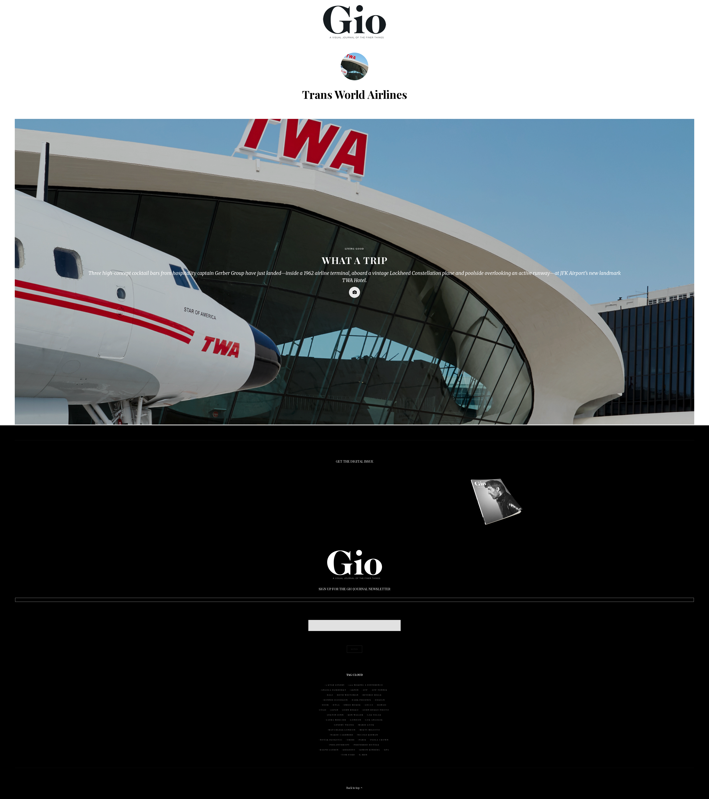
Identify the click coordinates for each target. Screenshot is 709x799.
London (355, 720)
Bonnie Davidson (336, 700)
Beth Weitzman (348, 695)
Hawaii (381, 705)
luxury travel (344, 724)
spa (386, 749)
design (380, 700)
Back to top (353, 788)
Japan (334, 710)
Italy (323, 710)
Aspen (354, 690)
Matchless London (342, 729)
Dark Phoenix (361, 700)
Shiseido (349, 749)
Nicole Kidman (367, 734)
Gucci (369, 705)
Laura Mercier (336, 720)
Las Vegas (374, 715)
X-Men (363, 754)
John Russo (350, 710)
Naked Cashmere (341, 734)
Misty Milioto (370, 729)
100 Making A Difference (366, 685)
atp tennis (379, 690)
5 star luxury (335, 685)
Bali (330, 695)
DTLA (336, 705)
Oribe (351, 739)
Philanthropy (340, 744)
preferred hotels (366, 744)
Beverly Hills (372, 695)
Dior (325, 705)
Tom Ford (348, 754)
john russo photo (376, 710)
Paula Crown (379, 739)
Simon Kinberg (369, 749)
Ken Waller (355, 715)
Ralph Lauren (329, 749)
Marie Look (366, 724)
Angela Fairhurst (333, 690)
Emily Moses (352, 705)
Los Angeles (374, 720)
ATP (365, 690)
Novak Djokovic (331, 739)
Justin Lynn (335, 715)
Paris (362, 739)
